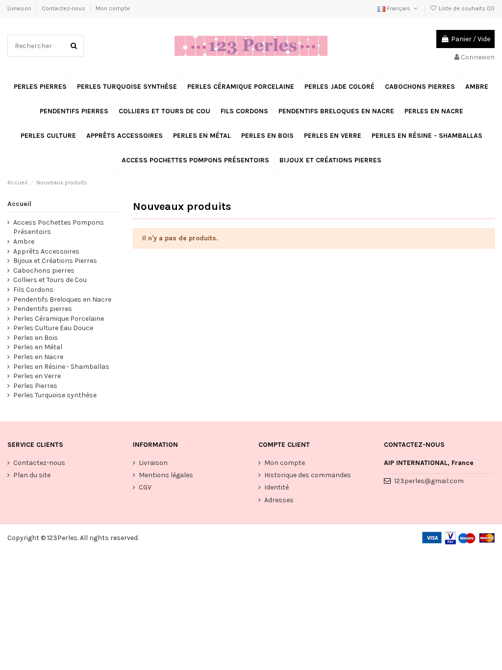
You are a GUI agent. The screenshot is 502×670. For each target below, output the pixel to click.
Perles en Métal (37, 347)
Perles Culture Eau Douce (53, 328)
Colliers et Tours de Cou (50, 280)
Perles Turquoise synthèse (55, 395)
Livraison (20, 8)
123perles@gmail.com (429, 481)
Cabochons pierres (44, 270)
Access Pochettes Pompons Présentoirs (58, 227)
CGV (145, 487)
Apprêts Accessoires (46, 251)
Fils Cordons (33, 289)
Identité (276, 487)
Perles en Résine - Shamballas (61, 366)
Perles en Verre (37, 376)
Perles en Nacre (38, 357)
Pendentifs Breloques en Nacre (62, 299)
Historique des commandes (307, 475)
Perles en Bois (35, 338)
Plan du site (31, 475)
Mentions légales (166, 475)
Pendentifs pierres (42, 309)
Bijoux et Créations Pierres (55, 261)
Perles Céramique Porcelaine (58, 318)
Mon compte (113, 8)
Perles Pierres (35, 386)
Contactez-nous (64, 8)
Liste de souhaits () (466, 8)
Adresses (279, 500)
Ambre (23, 241)
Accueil (19, 204)
